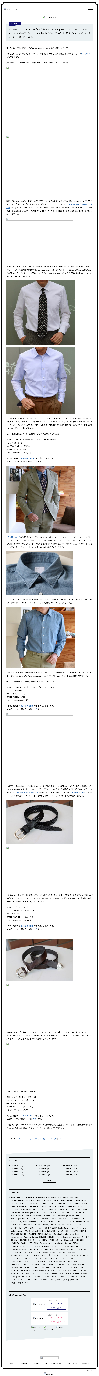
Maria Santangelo (26, 1139)
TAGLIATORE (81, 1249)
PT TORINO (33, 1243)
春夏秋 (64, 1279)
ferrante (14, 1218)
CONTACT (84, 1363)
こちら (35, 461)
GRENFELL (60, 1222)
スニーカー (15, 1270)
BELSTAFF (68, 1203)
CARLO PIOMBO (26, 1209)
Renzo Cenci (57, 1243)
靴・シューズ (29, 1282)
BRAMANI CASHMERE (57, 1206)
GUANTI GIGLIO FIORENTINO (78, 1222)
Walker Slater (55, 1252)
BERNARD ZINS (81, 1203)
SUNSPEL (70, 1249)
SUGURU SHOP (27, 458)
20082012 (56, 1303)
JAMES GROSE (29, 1228)
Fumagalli (75, 1218)
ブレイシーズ (38, 1276)
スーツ (48, 1267)
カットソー (43, 1261)
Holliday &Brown (49, 1225)
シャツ (69, 1264)
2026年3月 (70, 1168)
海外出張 (79, 1279)
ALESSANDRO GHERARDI (46, 1197)
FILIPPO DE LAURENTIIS (29, 1218)
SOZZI (39, 1249)
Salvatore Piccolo (18, 1246)
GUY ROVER (15, 1225)
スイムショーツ (58, 1267)
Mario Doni (74, 1234)
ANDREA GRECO (17, 1200)
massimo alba (16, 1237)
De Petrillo (79, 1212)
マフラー (83, 1276)
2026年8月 (15, 1165)
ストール (82, 1267)
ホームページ (86, 53)
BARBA (59, 1203)
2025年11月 (15, 1174)
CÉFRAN (52, 1209)
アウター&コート (56, 1255)
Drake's (28, 1215)
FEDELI (79, 1215)
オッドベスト (49, 1258)
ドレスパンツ (37, 1273)
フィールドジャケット (24, 1276)
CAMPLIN (14, 1209)
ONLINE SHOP (70, 1363)
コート (24, 1264)
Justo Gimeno (16, 1231)
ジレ (42, 1267)
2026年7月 (43, 1165)
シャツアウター (78, 1264)
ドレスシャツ (52, 1139)
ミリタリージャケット (18, 1279)
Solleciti (31, 1249)
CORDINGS (35, 1212)
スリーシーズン (26, 1270)
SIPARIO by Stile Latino (69, 1246)
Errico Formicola (58, 1215)
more (48, 1180)
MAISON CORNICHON (19, 1234)
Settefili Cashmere (41, 1246)
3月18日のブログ (13, 537)
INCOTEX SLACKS (74, 1225)
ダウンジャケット (65, 1270)
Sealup (29, 1246)
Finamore (45, 1218)
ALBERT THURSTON (25, 1197)
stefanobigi (60, 1249)
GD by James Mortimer (26, 1222)
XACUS (28, 1255)
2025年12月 (70, 1171)
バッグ (84, 1273)
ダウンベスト (77, 1270)
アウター (45, 1255)
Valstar (45, 1252)
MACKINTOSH (62, 1231)
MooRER (85, 1237)
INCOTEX (61, 1225)
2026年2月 (15, 1171)
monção (76, 1237)
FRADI (53, 1218)
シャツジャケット (16, 1267)
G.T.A (83, 1218)
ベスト (47, 1276)
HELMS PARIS (27, 1225)
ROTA (75, 1243)
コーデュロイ (15, 1264)
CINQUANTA (15, 1212)
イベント (27, 1258)
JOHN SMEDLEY (51, 1228)
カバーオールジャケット (57, 1261)
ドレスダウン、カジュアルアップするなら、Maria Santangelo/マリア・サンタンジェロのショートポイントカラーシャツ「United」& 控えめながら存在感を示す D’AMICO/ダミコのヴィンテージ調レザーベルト (49, 33)
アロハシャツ (84, 1255)
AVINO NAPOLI (33, 1203)
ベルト (61, 1139)
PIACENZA (15, 1243)
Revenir (68, 1243)
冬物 (51, 1279)
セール (35, 1270)
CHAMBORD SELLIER (66, 1209)
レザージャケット (33, 1279)
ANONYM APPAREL (33, 1200)
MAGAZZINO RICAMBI (78, 1231)
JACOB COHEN (16, 1228)
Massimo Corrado (31, 1237)
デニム (86, 1270)
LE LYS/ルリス (50, 1231)
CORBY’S (25, 1212)
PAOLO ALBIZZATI (56, 1240)
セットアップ (44, 1270)
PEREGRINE (80, 1240)
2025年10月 (43, 1174)
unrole (37, 1252)
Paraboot (69, 1240)
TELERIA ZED (16, 1252)
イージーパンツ (16, 1258)
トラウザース (15, 1273)
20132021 (56, 1308)
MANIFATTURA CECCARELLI (40, 1234)
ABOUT (13, 1363)
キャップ (70, 1261)
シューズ (27, 1267)
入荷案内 (44, 1279)
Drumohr (37, 1215)
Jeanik (40, 1228)
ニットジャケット (55, 1273)
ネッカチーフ (75, 1273)
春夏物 (57, 1279)
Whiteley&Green (69, 1252)
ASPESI (69, 1200)
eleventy (46, 1215)
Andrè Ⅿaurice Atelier (73, 1197)
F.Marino (70, 1215)
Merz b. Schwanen (64, 1237)
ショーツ (35, 1267)
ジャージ (52, 1264)
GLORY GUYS (25, 1363)
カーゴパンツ (60, 1258)
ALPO (60, 1197)
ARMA (62, 1200)
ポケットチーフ (63, 1276)
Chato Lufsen (82, 1209)
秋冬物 (20, 1282)
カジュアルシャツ (17, 1261)
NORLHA (14, 1240)
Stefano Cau (48, 1249)
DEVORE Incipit (17, 1215)
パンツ (13, 1276)
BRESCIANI (72, 1206)
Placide (24, 1243)
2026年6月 (70, 1165)
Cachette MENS (40, 1363)
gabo (13, 1222)
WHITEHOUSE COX (78, 792)
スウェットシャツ (71, 1267)
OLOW (44, 1240)
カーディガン (71, 1258)
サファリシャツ (34, 1264)
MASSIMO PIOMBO (47, 1237)
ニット (46, 1273)
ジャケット (60, 1264)
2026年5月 (15, 1168)
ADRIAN (12, 1197)
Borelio (43, 1206)
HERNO (37, 1225)
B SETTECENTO (47, 1203)
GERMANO (42, 1222)
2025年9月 (70, 1174)
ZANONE (36, 1255)
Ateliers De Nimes (81, 1200)
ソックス (54, 1270)
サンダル (44, 1264)
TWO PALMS (28, 1252)
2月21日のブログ (74, 204)
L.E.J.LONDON (37, 1231)
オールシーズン (40, 1139)
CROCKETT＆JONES (50, 1212)
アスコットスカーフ (71, 1255)
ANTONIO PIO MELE (50, 1200)
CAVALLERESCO (40, 1209)
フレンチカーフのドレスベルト (26, 792)
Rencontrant (45, 1243)
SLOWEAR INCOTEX (18, 1249)
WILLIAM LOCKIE (17, 1255)
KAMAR (27, 1231)
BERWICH (14, 1206)
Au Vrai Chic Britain (18, 1203)
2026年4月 (43, 1168)
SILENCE (54, 1246)
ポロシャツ (74, 1276)
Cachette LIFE (55, 1363)
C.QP (80, 1206)
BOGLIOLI (24, 1206)
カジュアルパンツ (31, 1261)
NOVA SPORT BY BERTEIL (29, 1240)
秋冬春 (13, 1282)
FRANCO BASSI (63, 1218)
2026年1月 (43, 1171)
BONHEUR (34, 1206)
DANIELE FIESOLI (66, 1212)
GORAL (51, 1222)
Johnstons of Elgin (67, 1228)
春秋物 (71, 1279)
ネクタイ (66, 1273)
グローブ (78, 1261)
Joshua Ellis (81, 1228)
